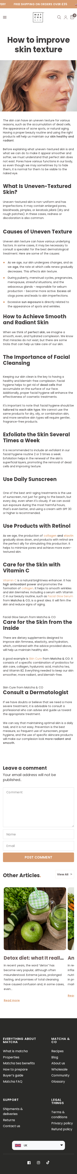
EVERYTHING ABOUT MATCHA (19, 1040)
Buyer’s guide (13, 1075)
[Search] (59, 17)
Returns (9, 1120)
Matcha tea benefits (19, 1063)
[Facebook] (29, 1162)
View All (62, 874)
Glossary (58, 1081)
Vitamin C (10, 580)
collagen (50, 536)
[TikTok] (48, 1162)
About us (58, 1063)
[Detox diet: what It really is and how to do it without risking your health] (35, 918)
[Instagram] (38, 1162)
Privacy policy (62, 1123)
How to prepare (15, 1069)
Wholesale (59, 1069)
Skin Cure (35, 659)
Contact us (11, 1126)
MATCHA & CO (60, 1040)
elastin (68, 536)
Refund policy (61, 1129)
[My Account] (65, 17)
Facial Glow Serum (60, 596)
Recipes (57, 1051)
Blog (54, 1057)
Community (60, 1075)
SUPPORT (11, 1100)
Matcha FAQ (12, 1081)
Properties (11, 1057)
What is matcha (15, 1051)
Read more (12, 1000)
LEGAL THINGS (57, 1101)
